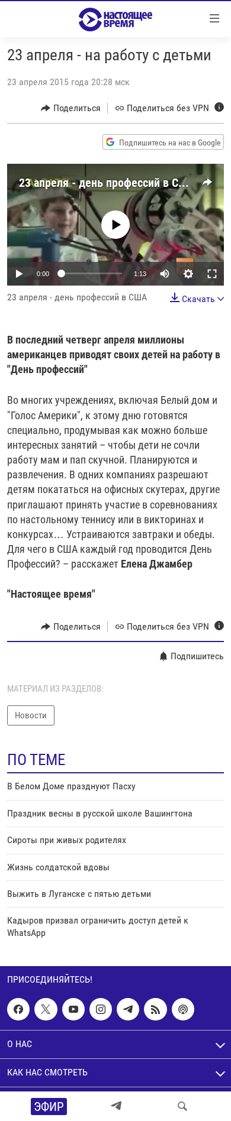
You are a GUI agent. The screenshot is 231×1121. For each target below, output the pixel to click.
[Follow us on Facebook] (18, 1009)
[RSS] (155, 1009)
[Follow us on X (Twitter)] (45, 1009)
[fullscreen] (212, 274)
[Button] (71, 108)
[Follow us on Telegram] (128, 1009)
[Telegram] (116, 1106)
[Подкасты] (183, 1009)
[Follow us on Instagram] (100, 1009)
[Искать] (182, 1106)
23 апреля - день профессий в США (107, 183)
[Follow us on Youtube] (73, 1009)
